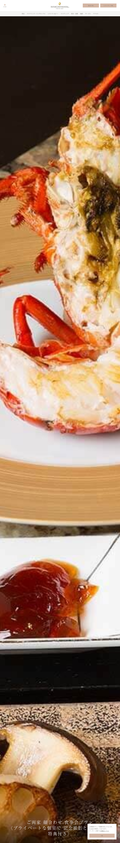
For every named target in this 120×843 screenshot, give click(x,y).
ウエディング (65, 14)
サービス (88, 14)
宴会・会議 (74, 14)
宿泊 (23, 14)
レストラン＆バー (53, 14)
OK (102, 836)
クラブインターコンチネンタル (36, 14)
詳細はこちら (105, 831)
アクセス (95, 14)
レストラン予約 (108, 5)
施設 (81, 14)
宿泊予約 (91, 5)
